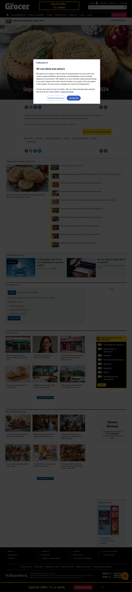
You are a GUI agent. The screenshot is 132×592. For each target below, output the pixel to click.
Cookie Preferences (56, 98)
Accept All (73, 98)
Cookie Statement (67, 92)
